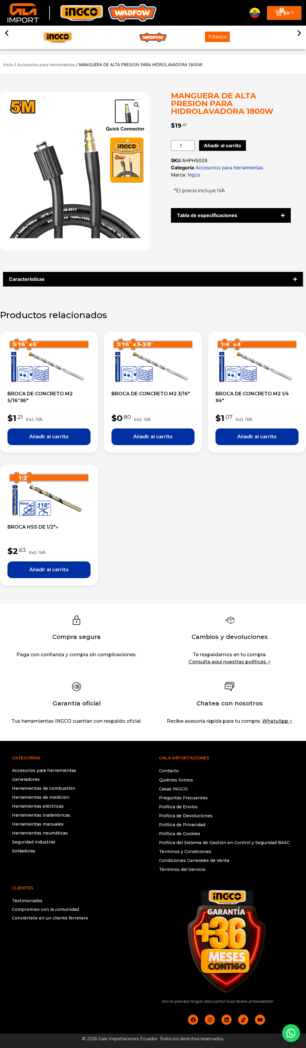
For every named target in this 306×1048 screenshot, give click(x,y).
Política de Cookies (179, 833)
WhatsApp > (277, 721)
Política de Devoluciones (185, 815)
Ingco (194, 175)
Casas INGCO (173, 789)
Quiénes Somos (176, 780)
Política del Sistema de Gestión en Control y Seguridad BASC (224, 842)
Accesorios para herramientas (46, 64)
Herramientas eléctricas (38, 806)
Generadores (26, 779)
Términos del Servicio (182, 869)
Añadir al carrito (222, 145)
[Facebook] (193, 1020)
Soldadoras (23, 851)
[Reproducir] (79, 942)
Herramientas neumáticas (40, 833)
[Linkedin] (226, 1020)
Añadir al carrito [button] (49, 436)
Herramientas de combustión (43, 788)
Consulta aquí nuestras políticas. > (230, 662)
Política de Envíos (178, 806)
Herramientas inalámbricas (41, 815)
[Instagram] (210, 1020)
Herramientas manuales (38, 824)
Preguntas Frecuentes (183, 798)
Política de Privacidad (182, 824)
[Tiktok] (243, 1020)
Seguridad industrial (33, 842)
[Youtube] (260, 1020)
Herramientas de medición (40, 797)
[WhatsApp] (291, 1033)
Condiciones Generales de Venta (194, 860)
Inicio (8, 64)
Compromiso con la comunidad (45, 909)
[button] (6, 33)
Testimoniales (27, 900)
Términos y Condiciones (185, 851)
